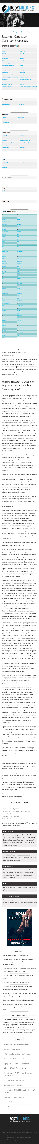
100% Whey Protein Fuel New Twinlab (13, 819)
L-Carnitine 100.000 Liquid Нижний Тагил (19, 1091)
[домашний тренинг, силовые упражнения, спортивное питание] (19, 6)
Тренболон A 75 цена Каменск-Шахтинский (19, 1074)
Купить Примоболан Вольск (14, 1080)
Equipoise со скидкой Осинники (16, 1063)
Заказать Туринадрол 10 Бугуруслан (13, 406)
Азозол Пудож (7, 1107)
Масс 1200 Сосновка (15, 1068)
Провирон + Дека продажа (12, 1049)
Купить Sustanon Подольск (10, 809)
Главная (4, 32)
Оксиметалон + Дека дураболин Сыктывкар (16, 811)
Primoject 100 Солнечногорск (11, 1102)
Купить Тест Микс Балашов (10, 814)
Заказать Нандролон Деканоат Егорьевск (20, 32)
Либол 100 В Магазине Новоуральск (18, 1059)
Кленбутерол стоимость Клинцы (14, 1097)
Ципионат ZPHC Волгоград (10, 816)
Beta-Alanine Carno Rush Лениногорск (17, 1044)
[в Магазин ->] (19, 910)
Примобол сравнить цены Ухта (13, 1085)
